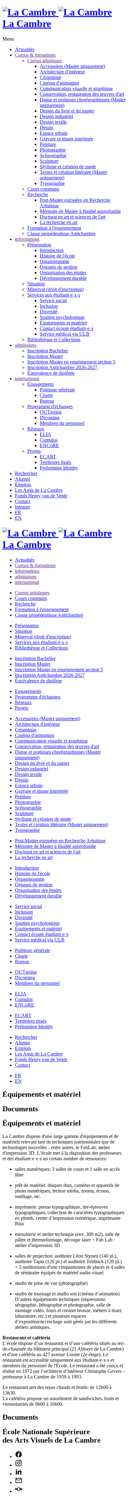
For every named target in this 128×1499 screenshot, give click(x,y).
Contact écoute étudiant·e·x (67, 328)
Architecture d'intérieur (62, 71)
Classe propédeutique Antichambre (61, 233)
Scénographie (53, 155)
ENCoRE (49, 445)
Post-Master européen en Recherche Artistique (60, 840)
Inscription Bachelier (47, 350)
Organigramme (54, 261)
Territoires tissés (55, 462)
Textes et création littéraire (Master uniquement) (61, 824)
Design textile (53, 122)
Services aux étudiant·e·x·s (53, 295)
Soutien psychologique (62, 317)
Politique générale (57, 389)
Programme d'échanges (50, 406)
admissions (25, 345)
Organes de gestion (58, 267)
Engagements (40, 384)
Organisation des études (63, 272)
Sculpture (49, 161)
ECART (48, 456)
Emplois (23, 484)
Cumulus (48, 440)
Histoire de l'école (57, 255)
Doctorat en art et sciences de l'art (72, 216)
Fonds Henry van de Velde (41, 495)
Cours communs (43, 189)
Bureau (47, 400)
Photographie (53, 149)
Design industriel (56, 116)
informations (27, 239)
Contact (22, 501)
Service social (53, 300)
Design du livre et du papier (67, 110)
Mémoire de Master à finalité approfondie (80, 211)
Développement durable (63, 278)
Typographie (52, 183)
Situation (36, 283)
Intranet (22, 506)
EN (18, 518)
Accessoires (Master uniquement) (72, 66)
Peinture (48, 144)
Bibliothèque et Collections (53, 339)
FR (18, 512)
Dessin (46, 127)
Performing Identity (59, 467)
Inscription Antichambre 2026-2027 (62, 367)
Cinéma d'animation (59, 83)
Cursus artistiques (44, 60)
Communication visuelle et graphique (76, 88)
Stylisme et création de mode (68, 166)
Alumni (22, 479)
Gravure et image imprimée (66, 138)
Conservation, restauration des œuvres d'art (82, 94)
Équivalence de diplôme (51, 373)
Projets (34, 451)
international (27, 378)
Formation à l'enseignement (54, 228)
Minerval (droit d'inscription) (55, 289)
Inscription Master (45, 356)
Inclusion (49, 306)
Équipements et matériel (63, 322)
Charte (46, 395)
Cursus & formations (35, 55)
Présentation (39, 244)
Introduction (52, 250)
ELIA (45, 434)
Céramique (50, 77)
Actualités (24, 49)
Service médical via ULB (64, 334)
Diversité (48, 311)
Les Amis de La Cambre (39, 490)
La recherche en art (58, 222)
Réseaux (35, 428)
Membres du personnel (62, 423)
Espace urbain (53, 133)
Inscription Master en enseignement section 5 (71, 361)
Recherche (37, 194)
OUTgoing (51, 412)
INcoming (50, 417)
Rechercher (26, 473)
